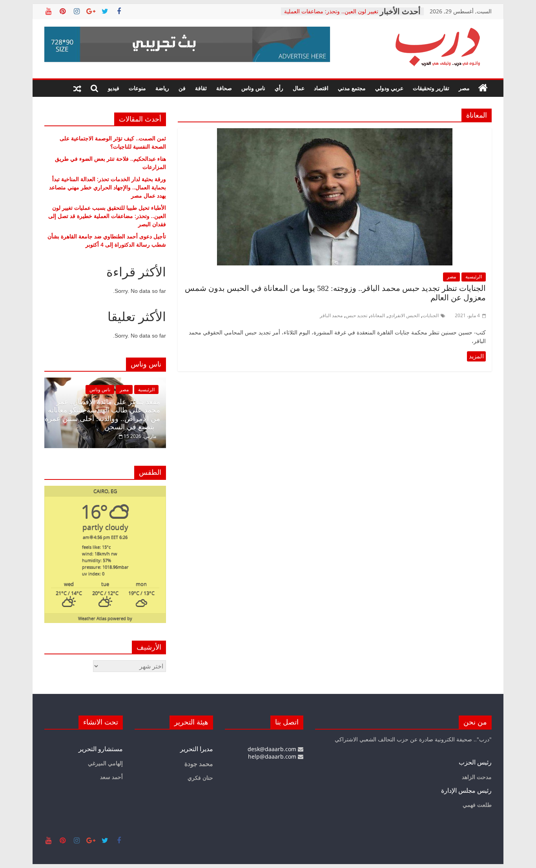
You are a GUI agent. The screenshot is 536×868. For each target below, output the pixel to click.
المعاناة (377, 315)
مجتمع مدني (352, 88)
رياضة (162, 88)
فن (182, 88)
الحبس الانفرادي (403, 315)
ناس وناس (253, 88)
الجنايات (431, 315)
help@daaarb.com (273, 756)
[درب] (483, 88)
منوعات (137, 88)
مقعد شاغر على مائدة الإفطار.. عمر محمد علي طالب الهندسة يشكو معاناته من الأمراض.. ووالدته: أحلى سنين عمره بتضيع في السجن (102, 414)
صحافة (224, 88)
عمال (298, 88)
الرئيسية (473, 276)
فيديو (113, 88)
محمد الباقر (331, 315)
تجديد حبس (356, 315)
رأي (279, 88)
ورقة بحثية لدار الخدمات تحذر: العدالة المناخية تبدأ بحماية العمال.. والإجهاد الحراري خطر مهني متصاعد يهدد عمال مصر (107, 187)
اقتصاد (321, 88)
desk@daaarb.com (273, 749)
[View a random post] (77, 88)
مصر (464, 88)
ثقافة (201, 88)
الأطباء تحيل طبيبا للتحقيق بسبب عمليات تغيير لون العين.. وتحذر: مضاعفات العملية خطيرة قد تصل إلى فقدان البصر (107, 216)
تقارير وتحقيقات (431, 88)
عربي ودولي (389, 88)
